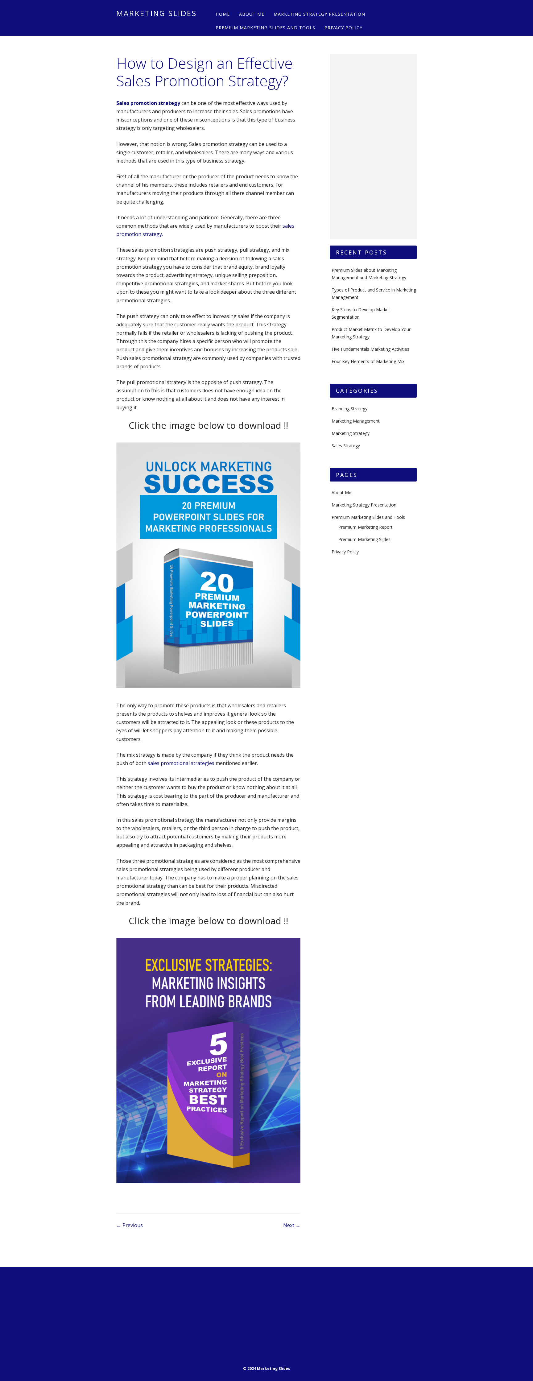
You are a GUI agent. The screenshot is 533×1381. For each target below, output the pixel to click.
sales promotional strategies (181, 763)
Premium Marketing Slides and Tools (265, 28)
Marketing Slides (156, 13)
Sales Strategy (346, 446)
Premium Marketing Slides (364, 539)
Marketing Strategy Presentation (319, 14)
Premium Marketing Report (365, 527)
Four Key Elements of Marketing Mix (368, 361)
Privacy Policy (343, 28)
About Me (251, 14)
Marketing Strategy (351, 433)
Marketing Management (356, 421)
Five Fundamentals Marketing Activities (370, 349)
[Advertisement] (373, 146)
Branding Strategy (349, 408)
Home (223, 14)
